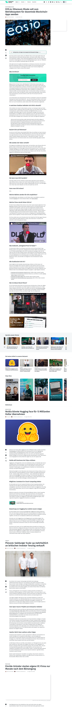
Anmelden (34, 80)
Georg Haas (9, 416)
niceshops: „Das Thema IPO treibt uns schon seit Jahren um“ (28, 347)
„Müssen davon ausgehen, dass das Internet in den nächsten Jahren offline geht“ (55, 370)
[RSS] (58, 2)
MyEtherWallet (35, 198)
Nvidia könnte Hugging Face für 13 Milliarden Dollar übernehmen (11, 369)
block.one (11, 206)
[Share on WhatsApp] (6, 58)
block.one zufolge (41, 288)
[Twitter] (46, 2)
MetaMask (15, 198)
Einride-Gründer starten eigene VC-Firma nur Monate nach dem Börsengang (41, 370)
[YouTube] (52, 2)
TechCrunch (20, 452)
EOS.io (10, 84)
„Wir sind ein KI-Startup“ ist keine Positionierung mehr (12, 347)
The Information (12, 451)
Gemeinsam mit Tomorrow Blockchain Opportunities (21, 277)
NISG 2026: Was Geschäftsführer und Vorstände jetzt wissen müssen (42, 348)
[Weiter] (68, 343)
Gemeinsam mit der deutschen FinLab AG (19, 272)
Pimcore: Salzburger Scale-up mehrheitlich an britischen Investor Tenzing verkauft (26, 370)
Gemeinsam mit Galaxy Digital (17, 276)
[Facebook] (44, 2)
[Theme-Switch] (65, 2)
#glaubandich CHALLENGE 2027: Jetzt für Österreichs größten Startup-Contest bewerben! (57, 348)
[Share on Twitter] (6, 52)
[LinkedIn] (50, 2)
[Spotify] (56, 2)
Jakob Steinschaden (10, 548)
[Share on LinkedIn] (6, 55)
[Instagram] (48, 2)
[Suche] (60, 2)
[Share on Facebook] (6, 49)
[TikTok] (54, 2)
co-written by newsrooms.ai (18, 416)
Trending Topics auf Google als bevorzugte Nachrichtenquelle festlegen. (26, 52)
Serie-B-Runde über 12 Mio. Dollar (18, 610)
